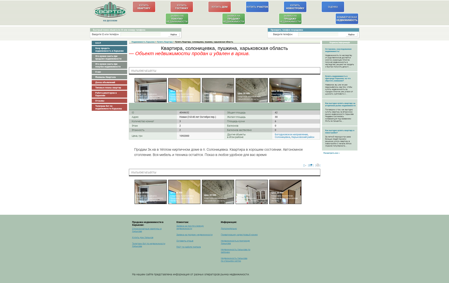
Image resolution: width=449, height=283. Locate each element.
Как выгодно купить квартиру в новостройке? (339, 131)
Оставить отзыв (184, 240)
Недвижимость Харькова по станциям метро (234, 259)
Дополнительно (229, 228)
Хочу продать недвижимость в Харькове (109, 49)
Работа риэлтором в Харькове (106, 94)
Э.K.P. (98, 43)
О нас (98, 72)
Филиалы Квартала (105, 77)
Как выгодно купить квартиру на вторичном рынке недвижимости (340, 104)
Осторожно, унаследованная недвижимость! (338, 50)
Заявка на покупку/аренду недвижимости (190, 227)
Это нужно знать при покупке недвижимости (107, 65)
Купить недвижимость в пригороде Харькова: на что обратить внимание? (338, 78)
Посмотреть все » (331, 153)
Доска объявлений (105, 82)
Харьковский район (302, 137)
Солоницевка (282, 137)
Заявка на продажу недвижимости (194, 234)
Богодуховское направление (291, 134)
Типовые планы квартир (108, 87)
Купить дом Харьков (142, 237)
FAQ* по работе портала (188, 247)
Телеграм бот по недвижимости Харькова (108, 107)
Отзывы (99, 100)
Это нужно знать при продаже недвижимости (108, 57)
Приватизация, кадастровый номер (239, 234)
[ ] (304, 165)
